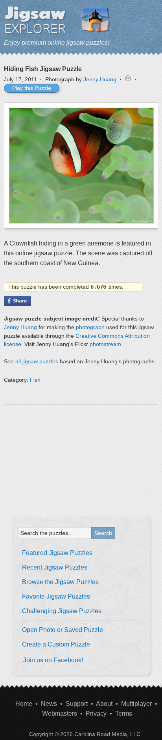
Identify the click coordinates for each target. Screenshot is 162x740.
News (49, 703)
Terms (123, 713)
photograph (90, 327)
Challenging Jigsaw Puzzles (61, 611)
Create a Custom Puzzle (56, 644)
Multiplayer (136, 703)
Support (77, 703)
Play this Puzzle (31, 88)
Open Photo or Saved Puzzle (62, 629)
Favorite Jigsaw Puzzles (56, 596)
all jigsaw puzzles (36, 361)
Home (23, 703)
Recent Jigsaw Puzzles (54, 567)
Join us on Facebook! (53, 660)
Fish (35, 380)
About (104, 703)
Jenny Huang (99, 79)
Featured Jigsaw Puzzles (57, 553)
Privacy (96, 713)
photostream (105, 344)
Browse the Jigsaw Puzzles (60, 582)
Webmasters (59, 713)
